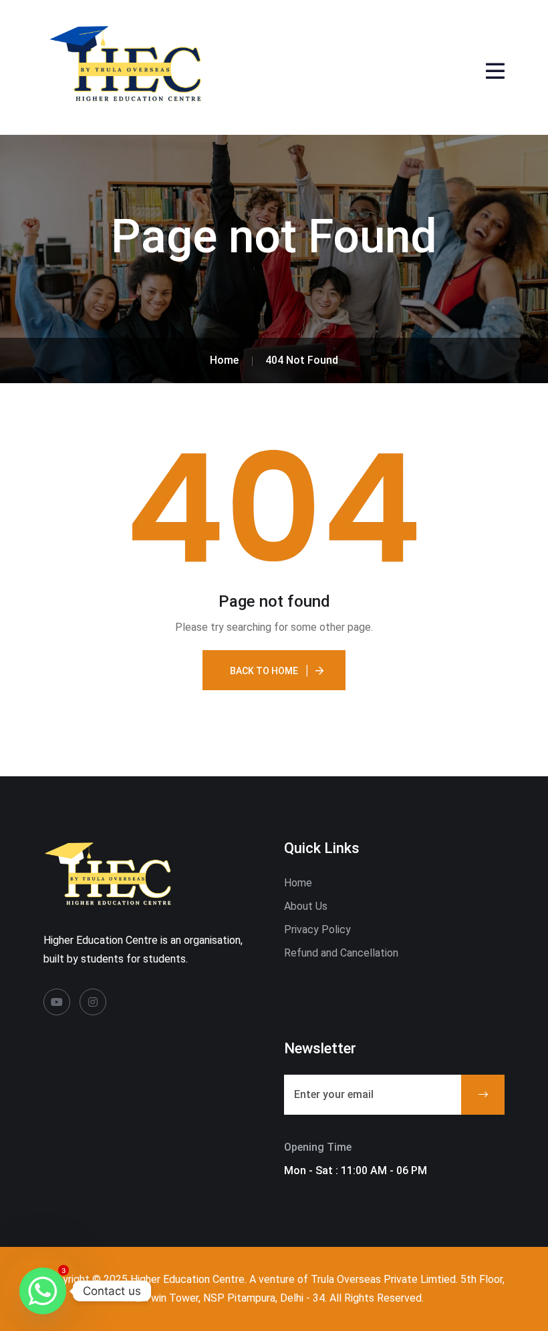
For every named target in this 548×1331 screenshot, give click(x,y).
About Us (305, 906)
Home (298, 882)
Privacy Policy (317, 929)
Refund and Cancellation (341, 953)
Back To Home (264, 671)
